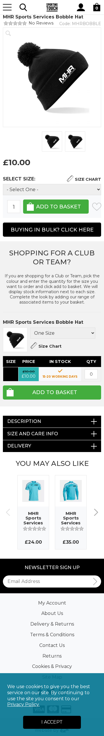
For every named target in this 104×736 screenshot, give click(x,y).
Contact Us (52, 645)
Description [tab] (24, 421)
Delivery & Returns (52, 624)
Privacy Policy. (23, 704)
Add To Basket (54, 392)
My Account (52, 603)
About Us (52, 613)
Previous (8, 512)
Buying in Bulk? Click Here (52, 230)
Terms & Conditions (52, 634)
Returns (52, 656)
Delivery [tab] (19, 446)
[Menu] (7, 7)
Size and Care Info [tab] (32, 433)
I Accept (52, 722)
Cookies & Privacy (52, 666)
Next (96, 512)
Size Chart (88, 179)
